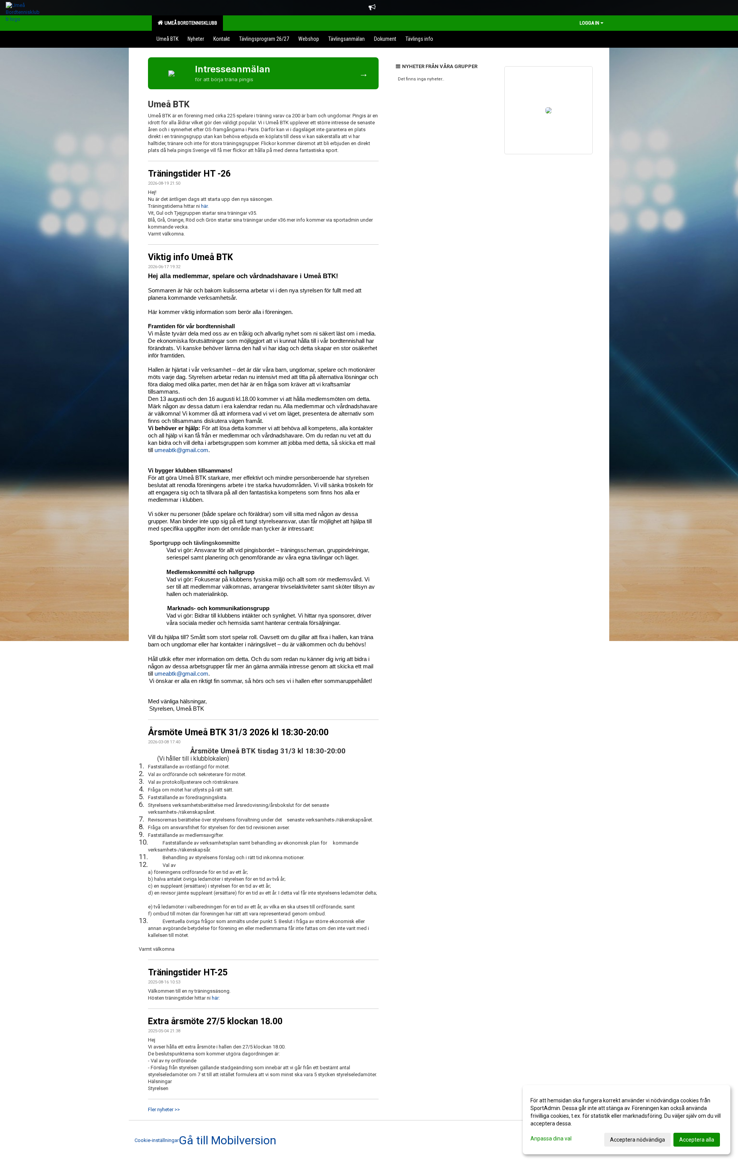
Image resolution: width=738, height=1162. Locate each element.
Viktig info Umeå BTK (190, 257)
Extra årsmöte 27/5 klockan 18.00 (215, 1021)
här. (205, 206)
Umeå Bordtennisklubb (189, 23)
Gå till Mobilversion (227, 1140)
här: (216, 998)
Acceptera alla (696, 1140)
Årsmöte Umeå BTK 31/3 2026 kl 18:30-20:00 (238, 732)
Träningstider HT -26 (189, 174)
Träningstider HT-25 (188, 972)
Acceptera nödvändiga (637, 1140)
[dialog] (626, 1119)
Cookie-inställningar (157, 1140)
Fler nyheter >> (164, 1109)
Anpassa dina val (551, 1138)
